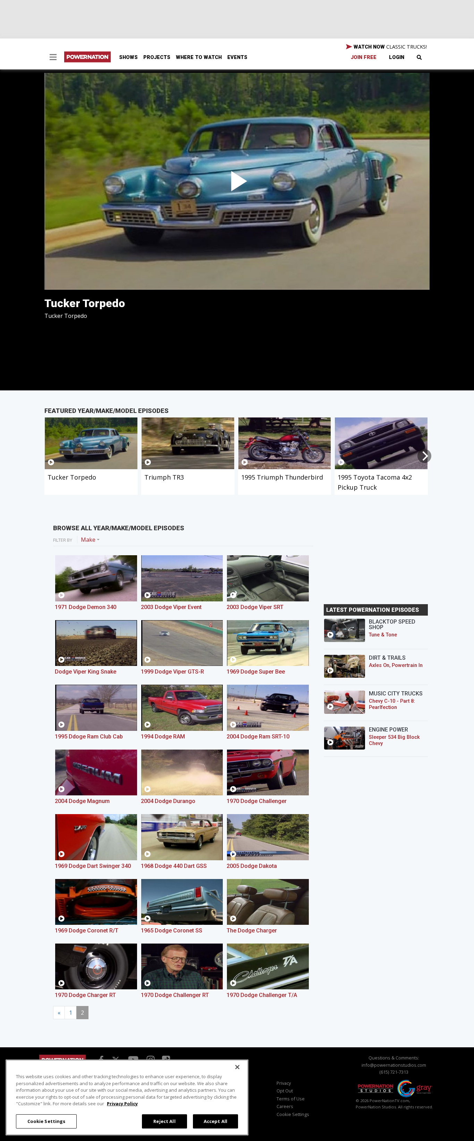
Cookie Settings (46, 1121)
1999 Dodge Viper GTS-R (172, 671)
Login (396, 57)
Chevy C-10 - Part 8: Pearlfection (392, 704)
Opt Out (285, 1091)
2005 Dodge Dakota (252, 866)
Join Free (363, 57)
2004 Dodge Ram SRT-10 (258, 736)
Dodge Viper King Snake (85, 671)
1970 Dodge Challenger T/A (262, 995)
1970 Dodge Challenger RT (175, 995)
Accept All (215, 1121)
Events (237, 57)
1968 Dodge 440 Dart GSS (174, 866)
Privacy (284, 1083)
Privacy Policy (122, 1103)
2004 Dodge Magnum (82, 801)
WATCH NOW (389, 46)
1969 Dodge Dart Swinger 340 (93, 866)
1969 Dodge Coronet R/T (86, 930)
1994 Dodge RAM (163, 736)
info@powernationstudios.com (394, 1065)
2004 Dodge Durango (168, 801)
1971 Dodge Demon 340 (85, 607)
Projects (156, 57)
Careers (285, 1106)
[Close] (237, 1067)
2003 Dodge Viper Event (171, 607)
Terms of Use (291, 1099)
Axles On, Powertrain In (396, 665)
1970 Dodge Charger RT (85, 995)
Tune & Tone (383, 635)
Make (88, 539)
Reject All (164, 1121)
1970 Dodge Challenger (257, 801)
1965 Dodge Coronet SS (171, 930)
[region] (127, 1097)
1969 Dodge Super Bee (256, 671)
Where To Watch (199, 57)
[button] (53, 58)
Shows (128, 57)
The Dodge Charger (252, 930)
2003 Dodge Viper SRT (255, 607)
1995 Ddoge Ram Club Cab (89, 736)
